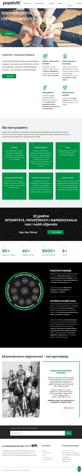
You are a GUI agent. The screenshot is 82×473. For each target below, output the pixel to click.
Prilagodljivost (48, 92)
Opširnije (10, 76)
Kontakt (44, 450)
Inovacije (14, 290)
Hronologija (56, 232)
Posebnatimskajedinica (24, 290)
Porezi (67, 147)
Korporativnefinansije (34, 298)
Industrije (26, 3)
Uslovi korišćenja (46, 457)
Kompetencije (39, 3)
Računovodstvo (41, 147)
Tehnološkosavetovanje (15, 298)
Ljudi (43, 455)
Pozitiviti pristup (46, 453)
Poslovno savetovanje (41, 178)
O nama (69, 5)
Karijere (60, 3)
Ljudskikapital (21, 302)
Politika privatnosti (47, 459)
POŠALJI (68, 433)
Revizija (14, 147)
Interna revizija (68, 178)
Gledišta (51, 3)
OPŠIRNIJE (9, 34)
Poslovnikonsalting (36, 291)
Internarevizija (28, 301)
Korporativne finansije (14, 178)
